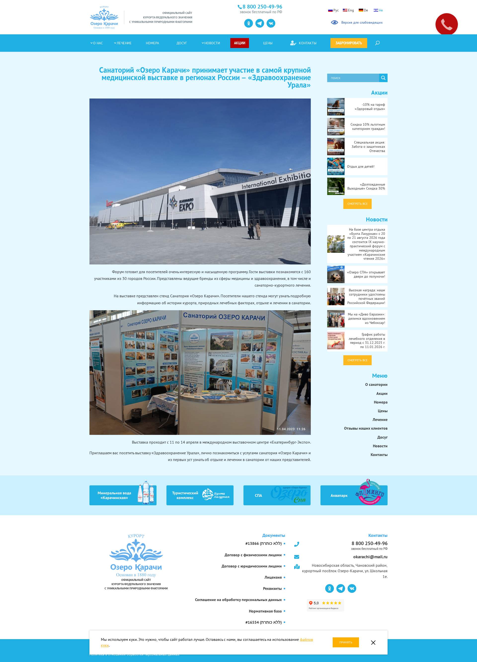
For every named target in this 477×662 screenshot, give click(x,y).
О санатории (376, 384)
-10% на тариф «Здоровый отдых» (370, 106)
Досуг (182, 43)
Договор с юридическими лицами (252, 565)
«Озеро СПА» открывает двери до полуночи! (366, 274)
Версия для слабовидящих (361, 22)
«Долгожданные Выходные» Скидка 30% (366, 186)
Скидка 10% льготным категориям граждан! (368, 126)
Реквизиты (272, 588)
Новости (212, 43)
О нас (98, 43)
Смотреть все (357, 203)
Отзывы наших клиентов (366, 428)
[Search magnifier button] (383, 78)
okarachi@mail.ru (370, 557)
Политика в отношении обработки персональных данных (134, 654)
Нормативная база (265, 611)
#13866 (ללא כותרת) (263, 543)
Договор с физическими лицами (253, 554)
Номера (152, 43)
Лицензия (273, 577)
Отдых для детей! (360, 166)
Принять (345, 642)
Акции (239, 43)
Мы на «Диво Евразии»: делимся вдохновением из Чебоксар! (366, 318)
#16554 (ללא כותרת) (263, 622)
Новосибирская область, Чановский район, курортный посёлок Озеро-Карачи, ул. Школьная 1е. (345, 571)
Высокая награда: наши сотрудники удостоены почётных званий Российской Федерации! (366, 296)
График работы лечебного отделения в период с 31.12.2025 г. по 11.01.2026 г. (367, 340)
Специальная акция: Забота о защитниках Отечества (368, 146)
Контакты (308, 43)
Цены (268, 43)
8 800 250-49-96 (369, 545)
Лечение (124, 43)
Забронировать (349, 43)
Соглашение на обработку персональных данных (238, 599)
